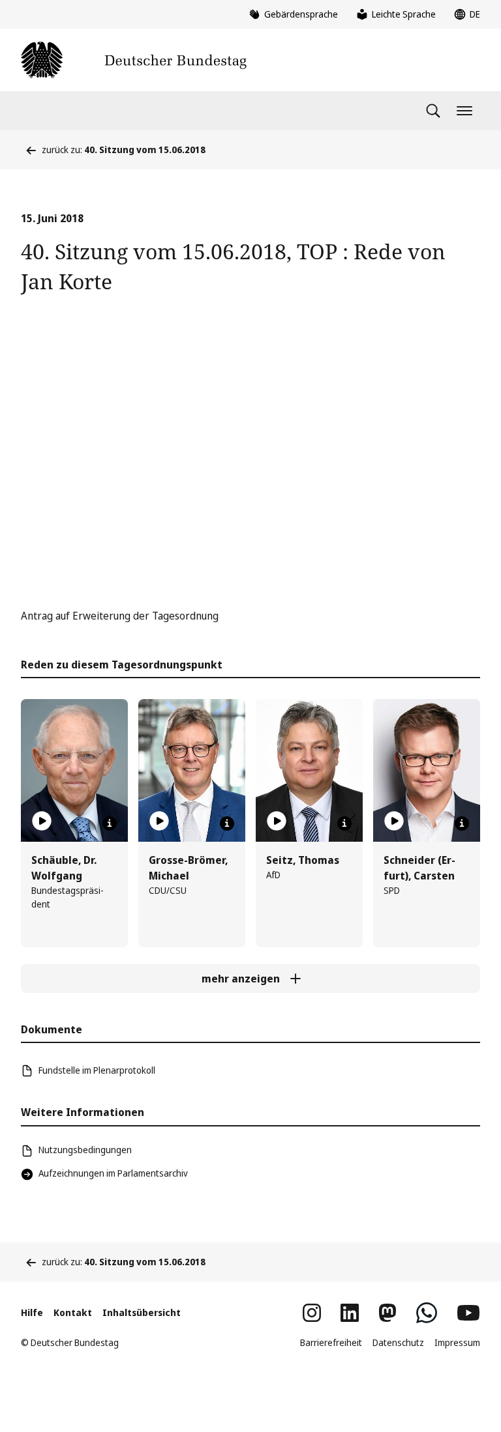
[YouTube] (468, 1312)
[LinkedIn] (350, 1312)
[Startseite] (134, 60)
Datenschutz (398, 1342)
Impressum (457, 1342)
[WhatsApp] (426, 1312)
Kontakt (72, 1312)
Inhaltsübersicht (141, 1312)
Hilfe (32, 1312)
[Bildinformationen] (109, 823)
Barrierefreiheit (331, 1342)
